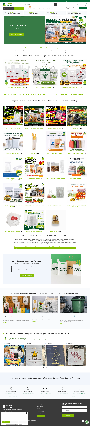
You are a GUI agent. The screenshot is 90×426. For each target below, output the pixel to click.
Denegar (14, 421)
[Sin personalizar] (5, 13)
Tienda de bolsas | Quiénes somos (71, 8)
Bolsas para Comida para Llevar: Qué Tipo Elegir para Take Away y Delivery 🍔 (16, 315)
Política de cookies (9, 424)
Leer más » (5, 322)
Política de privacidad (15, 424)
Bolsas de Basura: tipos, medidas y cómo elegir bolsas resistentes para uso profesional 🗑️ (71, 315)
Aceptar (5, 421)
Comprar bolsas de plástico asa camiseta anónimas (43, 314)
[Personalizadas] (27, 13)
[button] (26, 413)
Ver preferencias (23, 421)
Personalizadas (32, 12)
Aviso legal (20, 424)
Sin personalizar (11, 12)
